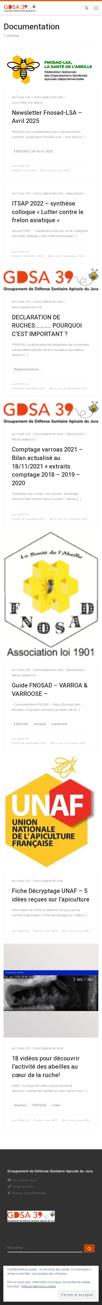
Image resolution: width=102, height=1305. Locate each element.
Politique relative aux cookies (38, 1286)
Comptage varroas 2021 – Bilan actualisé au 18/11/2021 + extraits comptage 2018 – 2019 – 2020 (47, 466)
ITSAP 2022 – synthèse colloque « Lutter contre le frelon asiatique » (47, 212)
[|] (20, 7)
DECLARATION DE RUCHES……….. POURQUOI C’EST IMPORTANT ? (47, 325)
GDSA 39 (23, 166)
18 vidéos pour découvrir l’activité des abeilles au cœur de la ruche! (46, 1067)
